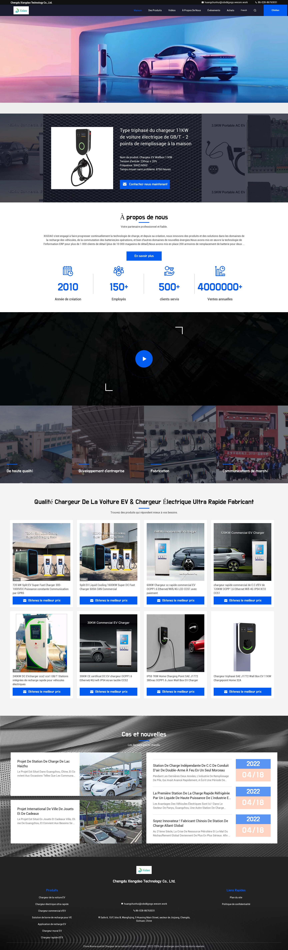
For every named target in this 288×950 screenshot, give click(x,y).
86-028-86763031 (267, 2)
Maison (138, 10)
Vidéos (172, 10)
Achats (230, 10)
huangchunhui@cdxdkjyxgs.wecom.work (226, 2)
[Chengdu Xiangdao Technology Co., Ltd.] (21, 10)
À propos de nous (191, 10)
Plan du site (236, 897)
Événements (214, 10)
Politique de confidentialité (236, 904)
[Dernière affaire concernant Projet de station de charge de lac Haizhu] (111, 774)
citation (275, 10)
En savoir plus (144, 256)
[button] (140, 112)
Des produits (155, 10)
